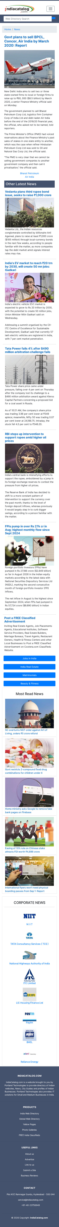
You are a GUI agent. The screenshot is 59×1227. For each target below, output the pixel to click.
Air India (29, 176)
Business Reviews (29, 1175)
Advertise (29, 1159)
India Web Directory (29, 1113)
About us (29, 1154)
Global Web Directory (29, 1119)
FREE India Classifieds (29, 1135)
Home (7, 29)
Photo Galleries (29, 1130)
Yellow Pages (29, 1124)
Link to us (29, 1164)
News (17, 29)
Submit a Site (29, 1170)
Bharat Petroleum (29, 173)
